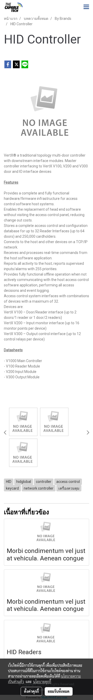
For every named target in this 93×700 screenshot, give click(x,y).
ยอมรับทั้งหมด (58, 691)
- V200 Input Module (20, 372)
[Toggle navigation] (86, 7)
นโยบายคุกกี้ (42, 681)
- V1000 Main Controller (23, 361)
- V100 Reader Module (22, 366)
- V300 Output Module (22, 377)
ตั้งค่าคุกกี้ (31, 691)
